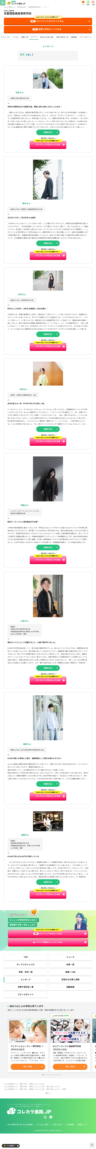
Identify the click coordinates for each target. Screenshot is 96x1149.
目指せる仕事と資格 (46, 37)
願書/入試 (25, 37)
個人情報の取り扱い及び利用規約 (20, 1125)
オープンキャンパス (26, 964)
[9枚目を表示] (58, 1074)
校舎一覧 (70, 964)
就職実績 (74, 37)
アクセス (16, 37)
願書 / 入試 (70, 972)
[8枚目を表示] (56, 1074)
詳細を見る (48, 132)
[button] (1, 37)
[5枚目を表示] (50, 1074)
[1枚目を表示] (42, 1074)
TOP (26, 957)
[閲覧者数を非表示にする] (18, 1146)
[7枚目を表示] (54, 1074)
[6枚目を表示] (52, 1074)
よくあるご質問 (42, 1125)
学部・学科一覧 (26, 972)
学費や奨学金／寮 (62, 37)
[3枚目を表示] (46, 1074)
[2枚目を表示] (44, 1074)
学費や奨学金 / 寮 (26, 987)
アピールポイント (86, 37)
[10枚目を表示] (60, 1074)
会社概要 (70, 1125)
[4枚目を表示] (48, 1074)
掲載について (83, 1125)
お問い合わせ (58, 1125)
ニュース (70, 957)
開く (30, 54)
